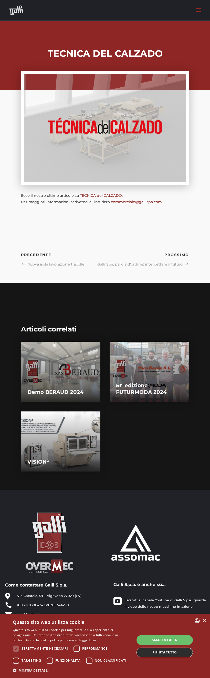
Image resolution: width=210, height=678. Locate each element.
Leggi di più (87, 640)
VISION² (38, 462)
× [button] (204, 621)
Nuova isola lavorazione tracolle (56, 264)
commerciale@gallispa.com (136, 202)
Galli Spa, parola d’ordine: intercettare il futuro (140, 264)
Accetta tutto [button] (164, 640)
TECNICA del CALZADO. (101, 195)
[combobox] (197, 620)
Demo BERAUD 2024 (55, 392)
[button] (72, 670)
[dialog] (105, 646)
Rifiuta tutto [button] (164, 652)
